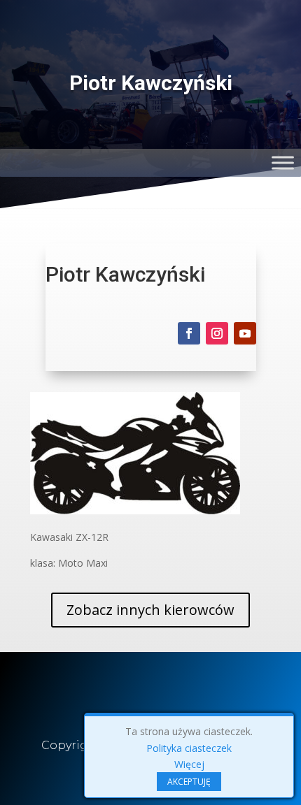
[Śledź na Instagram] (217, 333)
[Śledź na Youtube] (245, 333)
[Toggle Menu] (283, 162)
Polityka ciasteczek (189, 748)
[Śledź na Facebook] (189, 333)
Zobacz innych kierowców (150, 609)
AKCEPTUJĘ (189, 782)
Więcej (189, 764)
